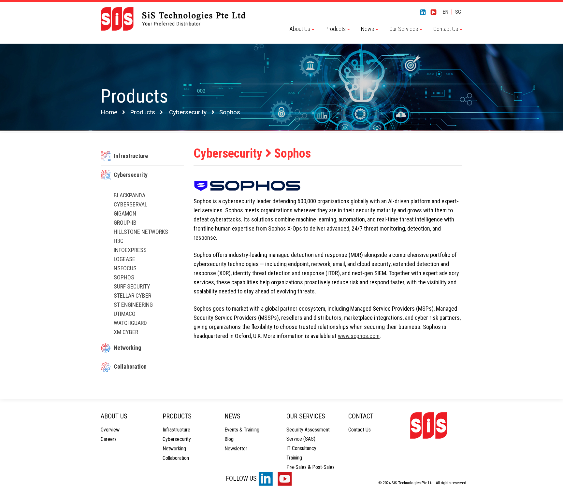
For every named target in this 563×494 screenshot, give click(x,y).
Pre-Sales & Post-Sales (310, 467)
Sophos (124, 277)
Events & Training (241, 430)
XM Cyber (126, 332)
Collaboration (130, 366)
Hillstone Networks (141, 231)
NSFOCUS (125, 268)
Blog (229, 439)
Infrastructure (131, 155)
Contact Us (359, 430)
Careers (109, 439)
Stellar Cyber (132, 295)
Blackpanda (129, 195)
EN (445, 12)
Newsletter (235, 448)
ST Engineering (133, 304)
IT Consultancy (301, 448)
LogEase (124, 259)
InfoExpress (130, 250)
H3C (118, 240)
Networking (127, 347)
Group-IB (125, 222)
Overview (110, 430)
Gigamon (125, 213)
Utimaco (125, 313)
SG (458, 12)
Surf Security (132, 286)
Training (294, 458)
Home (109, 112)
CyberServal (130, 204)
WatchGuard (130, 322)
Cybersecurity (188, 112)
